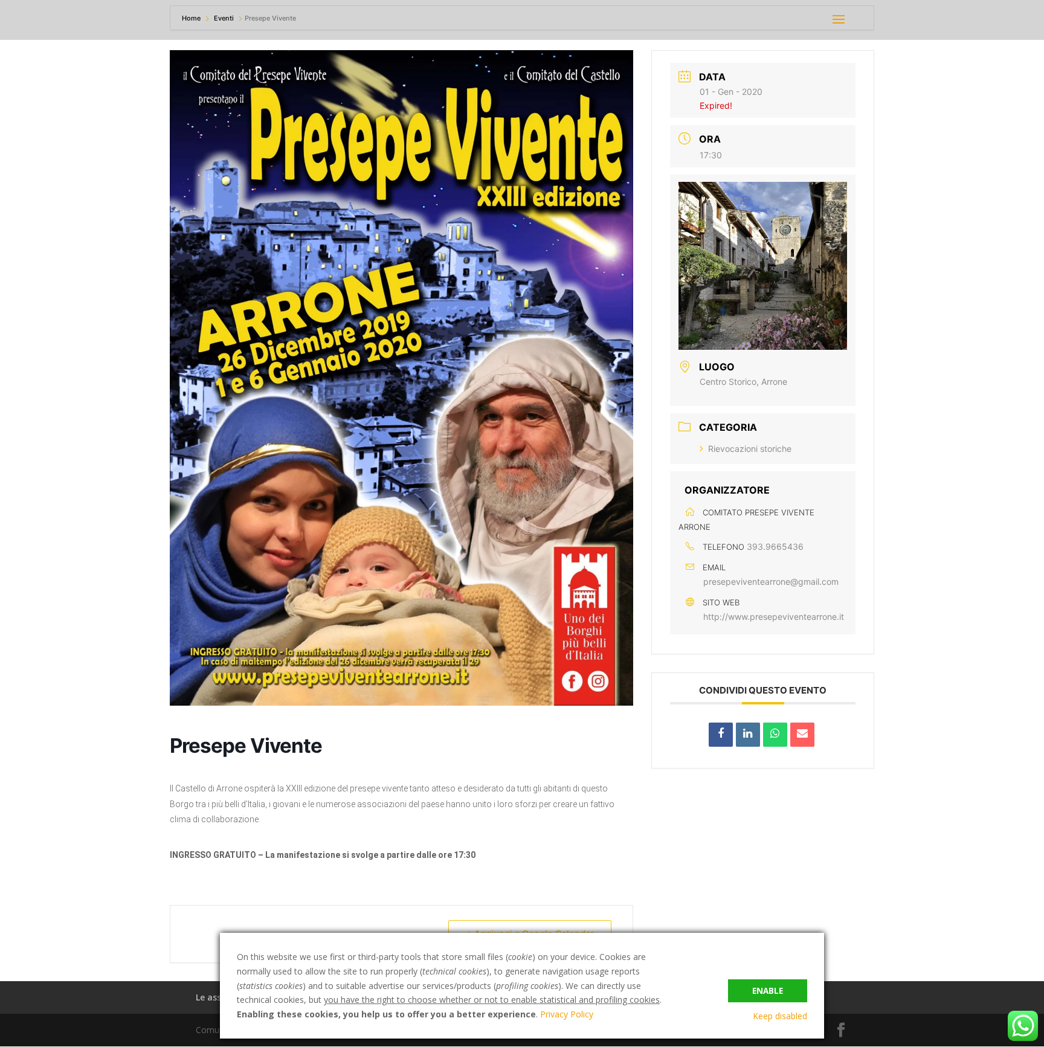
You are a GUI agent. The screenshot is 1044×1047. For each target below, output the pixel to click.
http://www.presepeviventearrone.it (773, 616)
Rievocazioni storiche (749, 448)
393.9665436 (775, 546)
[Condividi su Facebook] (721, 735)
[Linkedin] (748, 735)
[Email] (802, 735)
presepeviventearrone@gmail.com (771, 581)
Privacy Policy (566, 1014)
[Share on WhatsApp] (775, 735)
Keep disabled (780, 1016)
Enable (767, 990)
